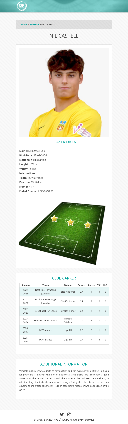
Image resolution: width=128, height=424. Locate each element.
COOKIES (89, 419)
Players (34, 24)
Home (24, 24)
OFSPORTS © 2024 (43, 419)
